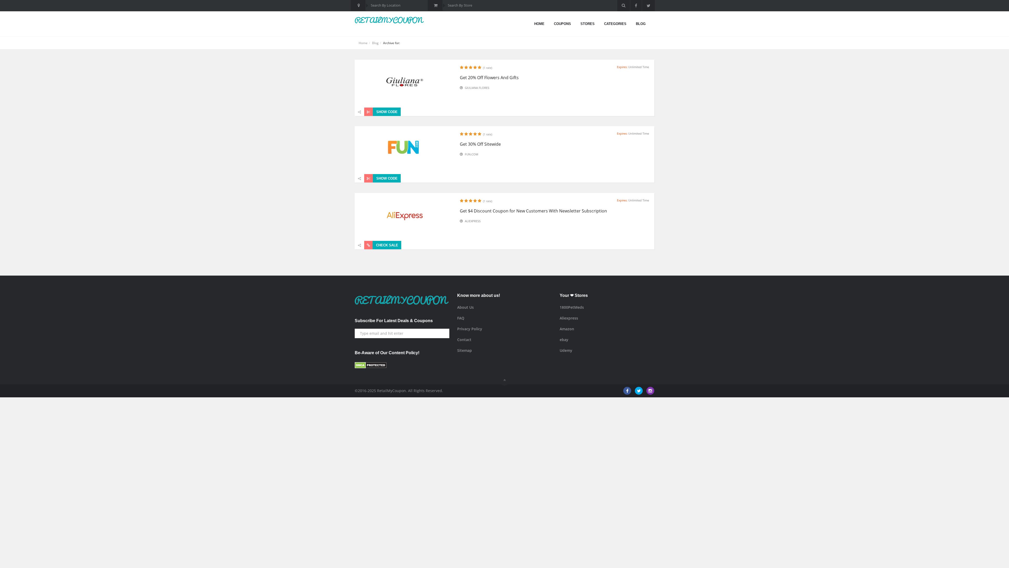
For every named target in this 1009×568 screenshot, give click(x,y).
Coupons (562, 24)
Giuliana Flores (477, 88)
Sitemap (464, 350)
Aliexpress (473, 221)
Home (539, 24)
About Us (465, 307)
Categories (615, 24)
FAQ (460, 318)
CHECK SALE (386, 245)
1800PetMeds (572, 307)
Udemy (566, 350)
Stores (587, 24)
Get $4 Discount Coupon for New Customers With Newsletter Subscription (533, 211)
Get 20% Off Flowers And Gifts (489, 77)
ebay (564, 339)
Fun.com (471, 154)
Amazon (567, 328)
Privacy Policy (469, 328)
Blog (641, 24)
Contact (464, 339)
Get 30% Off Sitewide (480, 144)
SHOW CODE (386, 112)
